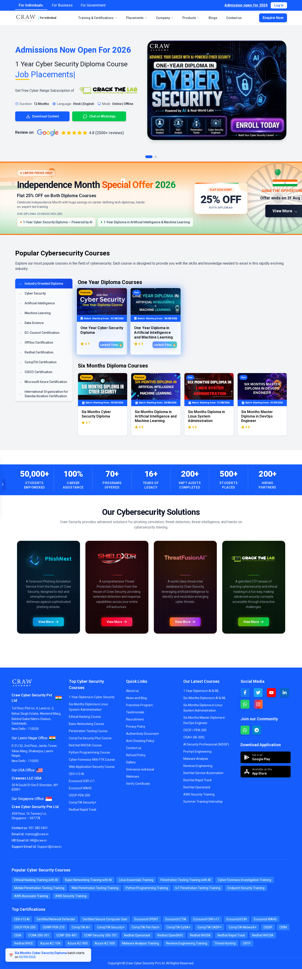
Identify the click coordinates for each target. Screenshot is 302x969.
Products (189, 18)
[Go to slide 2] (155, 156)
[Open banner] (2, 484)
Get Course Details (68, 726)
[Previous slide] (21, 542)
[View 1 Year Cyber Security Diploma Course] (217, 90)
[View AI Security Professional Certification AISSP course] (217, 688)
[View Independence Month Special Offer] (151, 198)
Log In (278, 5)
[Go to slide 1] (148, 156)
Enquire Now (273, 18)
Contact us (234, 18)
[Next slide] (186, 542)
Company (163, 18)
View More (29, 726)
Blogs (213, 18)
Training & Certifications (96, 18)
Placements (135, 18)
